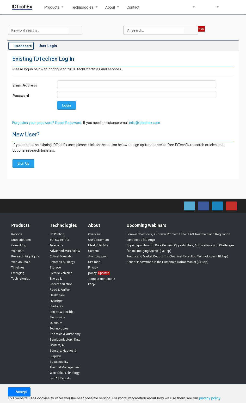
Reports (16, 234)
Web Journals (20, 262)
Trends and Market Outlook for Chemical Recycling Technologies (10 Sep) (177, 256)
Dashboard (23, 46)
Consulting (18, 245)
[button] (53, 7)
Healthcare (57, 295)
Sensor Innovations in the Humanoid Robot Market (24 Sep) (168, 262)
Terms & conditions (101, 279)
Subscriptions (21, 240)
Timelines (18, 267)
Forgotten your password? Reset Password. (47, 123)
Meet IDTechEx (98, 245)
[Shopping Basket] (231, 7)
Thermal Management (65, 367)
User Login (47, 46)
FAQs (92, 284)
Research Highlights (25, 256)
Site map (94, 262)
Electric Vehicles (61, 273)
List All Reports (60, 378)
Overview (94, 234)
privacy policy (209, 398)
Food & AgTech (60, 289)
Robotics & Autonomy (65, 334)
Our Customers (98, 240)
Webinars (17, 251)
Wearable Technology (65, 373)
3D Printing (57, 234)
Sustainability (59, 361)
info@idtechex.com (144, 123)
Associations (97, 256)
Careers (93, 251)
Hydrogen (56, 300)
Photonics (57, 306)
